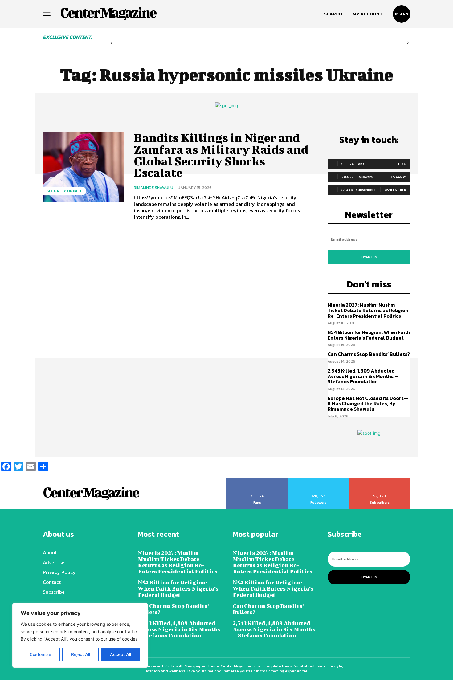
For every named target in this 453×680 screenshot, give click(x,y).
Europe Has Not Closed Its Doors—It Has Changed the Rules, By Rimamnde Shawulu (368, 403)
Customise (40, 654)
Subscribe (395, 189)
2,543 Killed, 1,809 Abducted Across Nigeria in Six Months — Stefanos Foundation (363, 376)
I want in (369, 257)
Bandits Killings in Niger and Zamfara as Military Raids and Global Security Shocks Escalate (221, 155)
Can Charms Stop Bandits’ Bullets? (369, 354)
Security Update (65, 191)
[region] (80, 635)
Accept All (120, 654)
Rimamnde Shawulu (153, 187)
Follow (398, 176)
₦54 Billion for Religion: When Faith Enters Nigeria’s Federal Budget (369, 334)
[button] (333, 14)
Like (402, 163)
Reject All (80, 654)
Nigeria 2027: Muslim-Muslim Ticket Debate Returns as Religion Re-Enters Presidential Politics (368, 310)
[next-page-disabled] (408, 43)
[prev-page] (111, 43)
